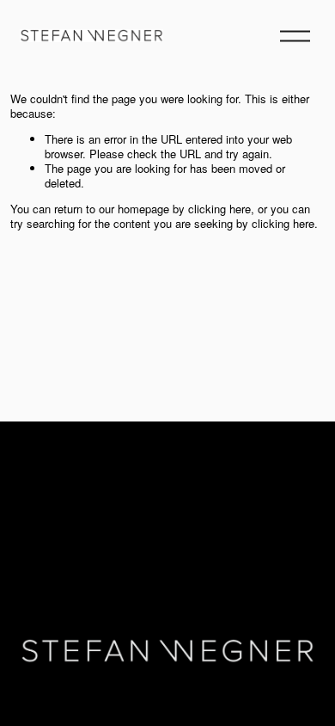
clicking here (219, 208)
